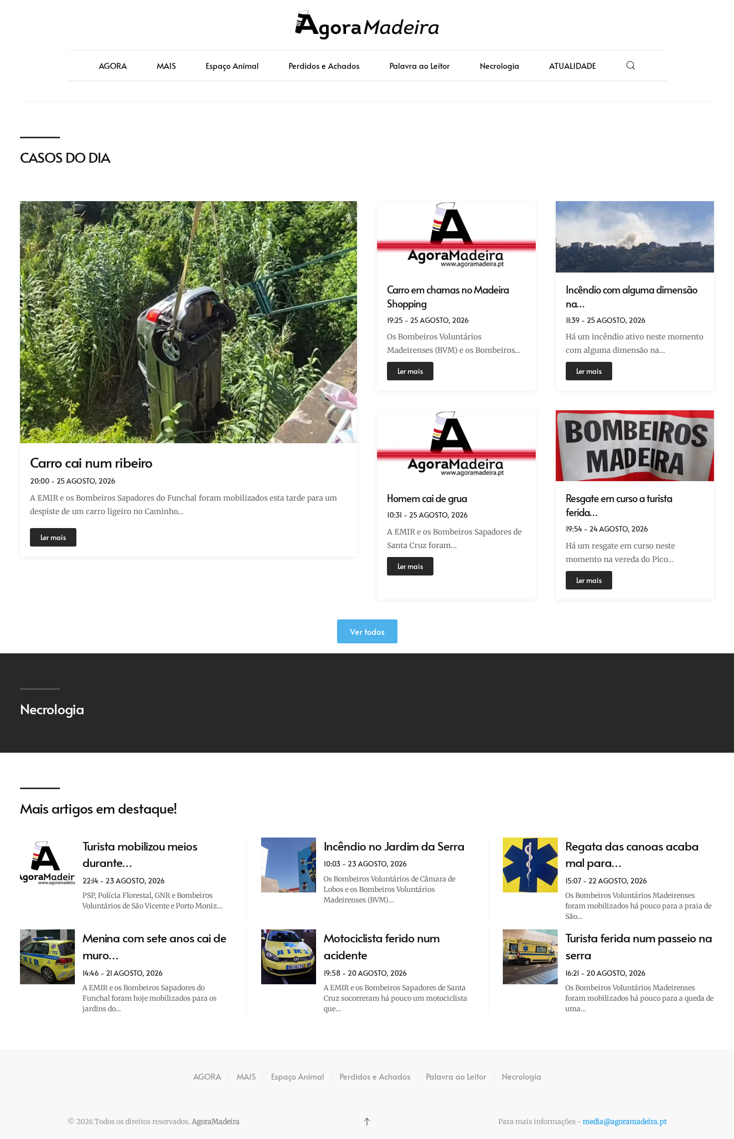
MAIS (166, 65)
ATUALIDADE (572, 65)
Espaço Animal (232, 65)
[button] (631, 65)
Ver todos (367, 631)
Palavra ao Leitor (419, 65)
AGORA (113, 65)
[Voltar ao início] (367, 25)
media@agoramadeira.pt (625, 1121)
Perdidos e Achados (324, 65)
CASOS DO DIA (65, 157)
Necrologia (499, 65)
